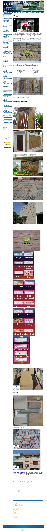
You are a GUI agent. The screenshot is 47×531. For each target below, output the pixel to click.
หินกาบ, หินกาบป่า (15, 512)
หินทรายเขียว (14, 518)
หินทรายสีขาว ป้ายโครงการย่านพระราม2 (17, 505)
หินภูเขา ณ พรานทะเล (15, 513)
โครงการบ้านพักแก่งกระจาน (16, 509)
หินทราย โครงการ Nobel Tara (16, 508)
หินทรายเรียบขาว (15, 516)
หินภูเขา (14, 520)
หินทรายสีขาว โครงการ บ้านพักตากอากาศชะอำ (18, 504)
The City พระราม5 (15, 511)
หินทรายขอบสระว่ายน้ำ (15, 517)
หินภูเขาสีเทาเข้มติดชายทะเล (16, 503)
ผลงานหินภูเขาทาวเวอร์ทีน (16, 510)
